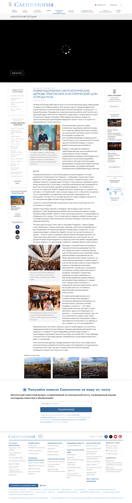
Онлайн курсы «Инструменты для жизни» (36, 446)
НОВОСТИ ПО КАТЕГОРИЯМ (17, 91)
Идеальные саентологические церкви (75, 458)
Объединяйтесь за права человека (90, 492)
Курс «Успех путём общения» (34, 472)
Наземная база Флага (74, 467)
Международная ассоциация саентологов (21, 492)
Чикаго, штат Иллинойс (17, 139)
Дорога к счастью (92, 446)
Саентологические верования (15, 454)
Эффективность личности (36, 466)
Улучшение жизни (34, 468)
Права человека (91, 464)
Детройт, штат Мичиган (17, 159)
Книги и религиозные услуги (106, 11)
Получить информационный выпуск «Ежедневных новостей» (114, 462)
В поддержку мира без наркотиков (67, 492)
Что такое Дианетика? (16, 458)
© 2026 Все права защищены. (28, 498)
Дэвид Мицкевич (66, 489)
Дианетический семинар (36, 463)
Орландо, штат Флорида (15, 164)
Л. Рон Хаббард (25, 11)
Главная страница (14, 11)
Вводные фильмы (53, 454)
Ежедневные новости (75, 443)
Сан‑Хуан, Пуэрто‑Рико (17, 128)
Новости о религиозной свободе (17, 103)
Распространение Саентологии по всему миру (74, 475)
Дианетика (23, 489)
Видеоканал (12, 475)
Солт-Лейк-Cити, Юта (16, 176)
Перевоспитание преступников (91, 452)
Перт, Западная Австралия (15, 168)
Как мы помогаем (71, 11)
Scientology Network (35, 489)
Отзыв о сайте (112, 451)
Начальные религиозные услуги (36, 459)
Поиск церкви (71, 454)
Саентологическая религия (51, 489)
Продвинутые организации (71, 463)
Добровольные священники (91, 473)
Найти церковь (113, 454)
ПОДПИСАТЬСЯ (66, 409)
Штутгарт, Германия (16, 161)
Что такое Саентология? (37, 11)
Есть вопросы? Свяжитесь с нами (111, 447)
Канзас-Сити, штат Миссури (15, 155)
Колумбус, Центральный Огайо (16, 151)
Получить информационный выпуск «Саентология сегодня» (114, 469)
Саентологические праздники (16, 99)
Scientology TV (101, 5)
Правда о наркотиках (93, 461)
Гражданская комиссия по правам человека (21, 494)
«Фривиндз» (71, 470)
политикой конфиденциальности (64, 419)
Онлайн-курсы (118, 11)
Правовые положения (117, 498)
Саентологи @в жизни (74, 446)
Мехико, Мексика (15, 141)
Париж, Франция (16, 136)
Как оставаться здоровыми (92, 480)
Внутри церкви (13, 467)
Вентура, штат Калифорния (14, 147)
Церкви (48, 10)
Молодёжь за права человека (111, 492)
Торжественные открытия (17, 96)
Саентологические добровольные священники (102, 489)
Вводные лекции (53, 451)
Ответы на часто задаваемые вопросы (87, 11)
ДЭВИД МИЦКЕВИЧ (114, 95)
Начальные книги (53, 446)
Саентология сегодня (59, 11)
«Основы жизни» (33, 453)
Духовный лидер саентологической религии (56, 470)
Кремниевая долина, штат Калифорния (17, 173)
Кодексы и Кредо (14, 464)
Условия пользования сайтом (101, 498)
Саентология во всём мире (75, 451)
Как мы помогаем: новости (16, 110)
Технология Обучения (93, 448)
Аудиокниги (51, 448)
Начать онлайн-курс (79, 489)
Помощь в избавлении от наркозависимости (94, 457)
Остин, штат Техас (15, 144)
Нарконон (52, 492)
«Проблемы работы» (35, 450)
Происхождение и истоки (17, 461)
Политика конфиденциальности (60, 498)
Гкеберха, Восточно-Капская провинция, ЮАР (16, 132)
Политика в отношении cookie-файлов (81, 498)
